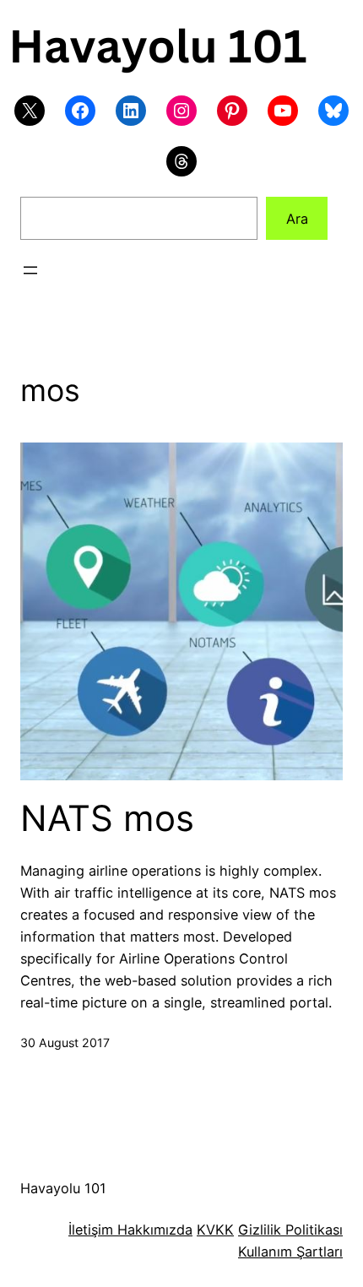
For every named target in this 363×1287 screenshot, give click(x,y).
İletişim (90, 1229)
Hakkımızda (152, 1229)
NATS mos (107, 818)
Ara (297, 218)
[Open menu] (30, 270)
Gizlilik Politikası (290, 1229)
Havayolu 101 (63, 1188)
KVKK (215, 1229)
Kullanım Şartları (290, 1251)
